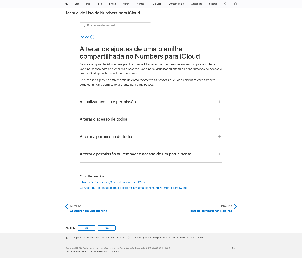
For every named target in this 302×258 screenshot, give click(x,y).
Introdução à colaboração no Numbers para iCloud (113, 182)
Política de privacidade (75, 251)
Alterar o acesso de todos (103, 119)
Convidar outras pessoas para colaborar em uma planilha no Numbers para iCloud (134, 187)
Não (107, 228)
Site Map (116, 251)
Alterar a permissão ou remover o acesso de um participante (136, 154)
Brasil (234, 248)
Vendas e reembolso (99, 251)
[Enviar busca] (83, 25)
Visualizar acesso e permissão (108, 101)
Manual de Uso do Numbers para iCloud (103, 13)
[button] (225, 4)
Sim (86, 228)
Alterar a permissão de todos (107, 136)
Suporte (77, 237)
